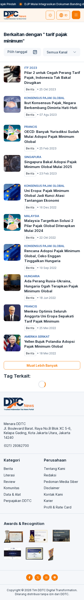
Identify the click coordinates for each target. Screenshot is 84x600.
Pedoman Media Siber (61, 482)
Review (9, 482)
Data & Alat (12, 494)
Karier (48, 501)
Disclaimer (52, 488)
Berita (8, 469)
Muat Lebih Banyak (42, 365)
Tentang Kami (54, 469)
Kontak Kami (53, 494)
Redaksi (50, 475)
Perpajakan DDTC (18, 501)
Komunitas (11, 488)
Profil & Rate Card (57, 507)
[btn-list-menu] (76, 15)
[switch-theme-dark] (50, 15)
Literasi (9, 475)
